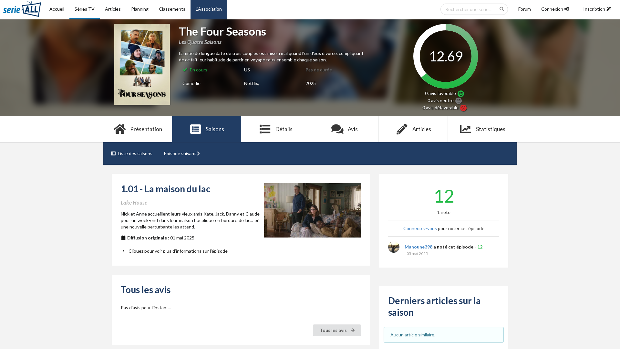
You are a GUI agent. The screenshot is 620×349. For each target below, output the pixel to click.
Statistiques (490, 129)
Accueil (56, 9)
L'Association (209, 9)
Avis (353, 129)
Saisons (215, 129)
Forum (524, 9)
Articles (113, 9)
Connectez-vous (420, 228)
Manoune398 (418, 246)
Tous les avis (334, 330)
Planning (140, 9)
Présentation (146, 129)
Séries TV (85, 9)
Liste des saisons (135, 153)
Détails (284, 129)
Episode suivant (180, 153)
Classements (172, 9)
